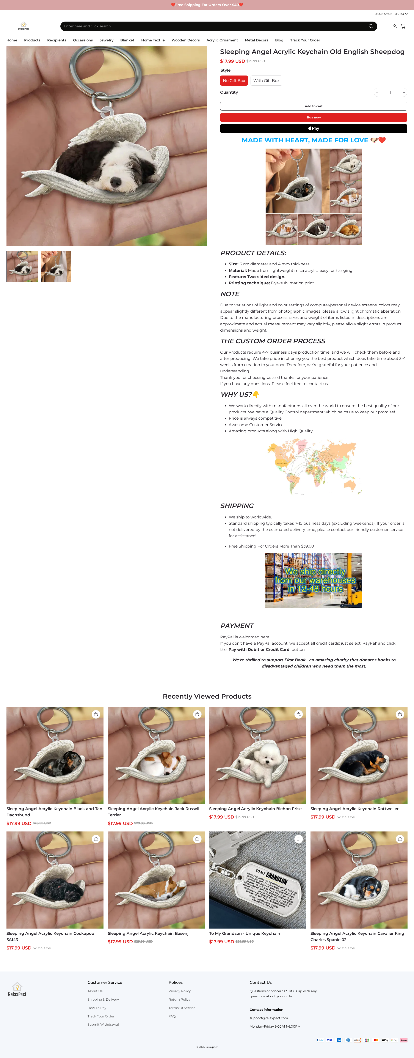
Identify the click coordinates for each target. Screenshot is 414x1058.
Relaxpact (211, 1047)
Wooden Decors (186, 40)
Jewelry (106, 40)
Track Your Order (305, 40)
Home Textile (153, 40)
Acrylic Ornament (222, 40)
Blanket (127, 40)
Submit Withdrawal (103, 1025)
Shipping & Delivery (103, 999)
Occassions (83, 40)
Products (32, 40)
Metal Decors (256, 40)
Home (11, 40)
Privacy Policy (180, 991)
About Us (95, 991)
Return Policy (179, 999)
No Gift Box (234, 80)
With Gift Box (266, 80)
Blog (279, 40)
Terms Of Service (182, 1008)
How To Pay (97, 1008)
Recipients (56, 40)
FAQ (172, 1016)
